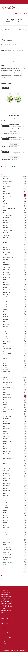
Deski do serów (6, 186)
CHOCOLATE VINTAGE (7, 230)
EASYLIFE (5, 242)
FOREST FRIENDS (6, 252)
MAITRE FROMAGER (7, 282)
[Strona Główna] (2, 21)
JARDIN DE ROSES (6, 269)
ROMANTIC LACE (6, 341)
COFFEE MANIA (6, 232)
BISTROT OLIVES (6, 222)
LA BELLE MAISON (6, 276)
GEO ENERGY (6, 254)
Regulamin (5, 626)
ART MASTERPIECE (7, 219)
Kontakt (4, 643)
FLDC (6, 333)
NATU (6, 338)
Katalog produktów (7, 637)
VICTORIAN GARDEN (7, 353)
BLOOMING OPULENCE (7, 224)
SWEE (6, 306)
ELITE (4, 245)
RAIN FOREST (6, 324)
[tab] (14, 61)
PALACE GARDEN (6, 313)
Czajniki (5, 183)
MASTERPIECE (6, 284)
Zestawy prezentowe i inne (9, 208)
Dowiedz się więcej (14, 118)
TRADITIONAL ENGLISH (7, 346)
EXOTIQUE (5, 247)
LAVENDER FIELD (6, 277)
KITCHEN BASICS (6, 272)
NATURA (5, 291)
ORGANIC (5, 309)
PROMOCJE (5, 369)
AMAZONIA (5, 214)
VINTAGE (14, 113)
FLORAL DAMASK (6, 249)
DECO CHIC (5, 237)
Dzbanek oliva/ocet (14, 115)
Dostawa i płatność (7, 641)
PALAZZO (5, 314)
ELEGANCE (5, 244)
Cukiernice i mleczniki (8, 181)
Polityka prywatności (7, 628)
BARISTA (5, 220)
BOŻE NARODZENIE (7, 227)
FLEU (6, 298)
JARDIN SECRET (6, 271)
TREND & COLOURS (7, 350)
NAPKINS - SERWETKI (7, 289)
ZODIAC (5, 365)
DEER (4, 239)
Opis (14, 61)
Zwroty (4, 639)
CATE (6, 331)
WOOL (24, 126)
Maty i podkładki (6, 193)
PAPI (6, 304)
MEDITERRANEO (6, 286)
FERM (6, 296)
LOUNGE (5, 279)
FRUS (6, 299)
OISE (6, 303)
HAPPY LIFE (5, 259)
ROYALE (4, 343)
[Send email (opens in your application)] (15, 1)
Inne (6, 301)
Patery (4, 198)
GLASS (4, 256)
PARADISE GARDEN (7, 318)
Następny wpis (21, 29)
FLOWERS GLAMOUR (7, 250)
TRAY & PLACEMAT (7, 348)
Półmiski (5, 201)
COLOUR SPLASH (6, 234)
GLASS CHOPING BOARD (8, 257)
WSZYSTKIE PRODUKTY (10, 50)
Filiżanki (5, 188)
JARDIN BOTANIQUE (7, 267)
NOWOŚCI (5, 367)
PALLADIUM (5, 316)
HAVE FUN (5, 261)
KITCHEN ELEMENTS (14, 52)
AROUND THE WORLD (7, 215)
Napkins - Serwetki (7, 196)
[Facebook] (12, 1)
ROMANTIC (5, 328)
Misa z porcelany (22, 21)
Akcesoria (5, 178)
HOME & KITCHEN (6, 264)
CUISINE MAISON (6, 235)
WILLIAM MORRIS (6, 360)
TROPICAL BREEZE (6, 351)
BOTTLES (5, 225)
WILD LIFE (5, 358)
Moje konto (5, 635)
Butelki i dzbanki (19, 112)
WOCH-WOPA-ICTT (7, 361)
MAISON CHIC (6, 281)
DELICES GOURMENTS (7, 240)
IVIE (6, 336)
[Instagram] (14, 1)
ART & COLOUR (6, 217)
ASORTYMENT (18, 50)
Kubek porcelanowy (14, 128)
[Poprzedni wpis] (2, 30)
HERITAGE (5, 262)
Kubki (17, 126)
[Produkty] (26, 30)
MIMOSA (5, 287)
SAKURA (5, 345)
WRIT (6, 308)
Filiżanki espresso (7, 190)
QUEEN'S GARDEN (6, 323)
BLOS (6, 330)
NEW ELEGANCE (6, 292)
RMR (6, 340)
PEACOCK (5, 321)
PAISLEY (4, 311)
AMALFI (4, 212)
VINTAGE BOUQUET (7, 356)
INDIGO (4, 266)
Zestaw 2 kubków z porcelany (14, 141)
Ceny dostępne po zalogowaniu (9, 55)
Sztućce (5, 203)
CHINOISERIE (5, 229)
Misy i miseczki (6, 195)
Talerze (5, 206)
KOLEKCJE (8, 52)
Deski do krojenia (7, 185)
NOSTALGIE (5, 294)
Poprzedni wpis (6, 29)
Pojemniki (5, 200)
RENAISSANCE (6, 326)
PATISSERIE (5, 319)
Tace (4, 205)
